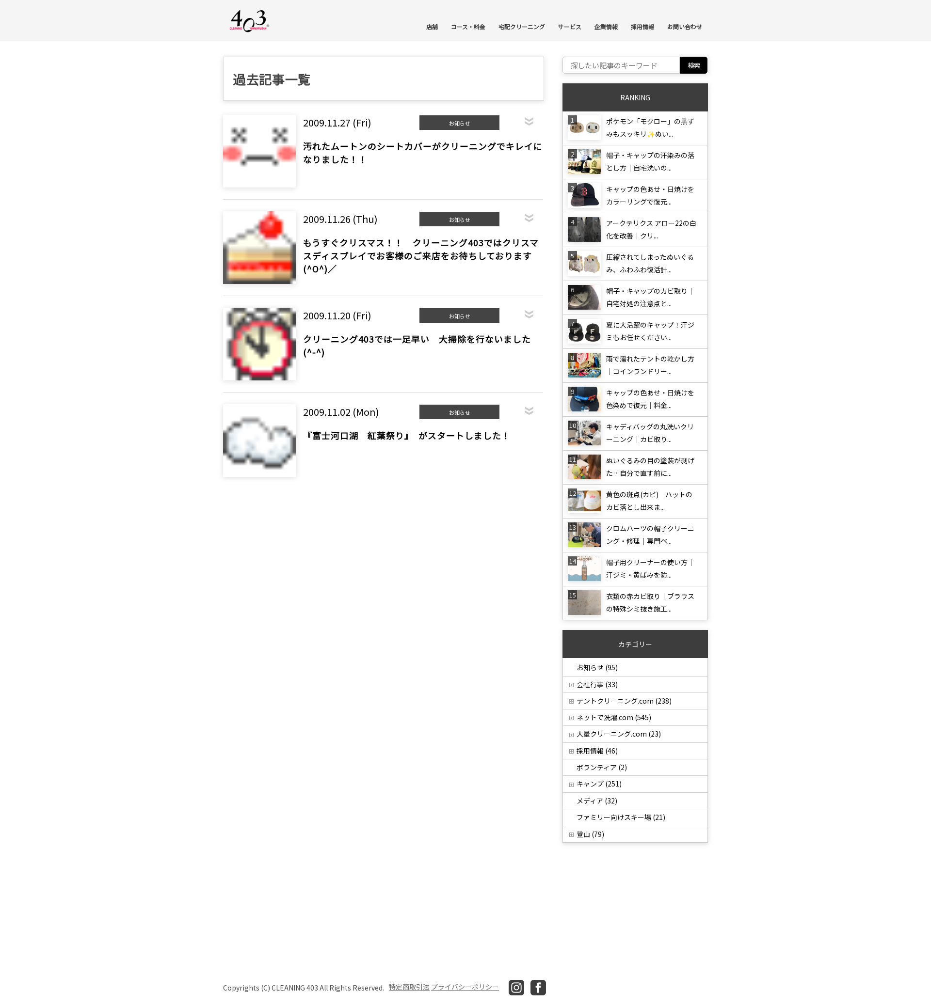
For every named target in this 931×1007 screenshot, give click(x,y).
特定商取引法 (409, 986)
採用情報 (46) (597, 750)
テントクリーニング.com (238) (624, 701)
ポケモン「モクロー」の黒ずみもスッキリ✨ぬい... (650, 127)
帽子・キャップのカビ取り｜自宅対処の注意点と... (650, 297)
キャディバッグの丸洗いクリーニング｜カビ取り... (650, 433)
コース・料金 (468, 26)
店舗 (432, 26)
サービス (569, 26)
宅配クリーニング (521, 26)
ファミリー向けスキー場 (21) (621, 817)
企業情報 (606, 26)
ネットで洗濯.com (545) (614, 717)
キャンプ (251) (599, 783)
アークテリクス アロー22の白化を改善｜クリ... (651, 229)
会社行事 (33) (597, 684)
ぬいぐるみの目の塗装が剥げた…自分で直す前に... (650, 467)
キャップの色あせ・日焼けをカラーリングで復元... (650, 195)
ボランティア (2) (602, 767)
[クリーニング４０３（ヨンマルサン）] (249, 20)
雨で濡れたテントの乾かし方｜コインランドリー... (650, 365)
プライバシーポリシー (465, 986)
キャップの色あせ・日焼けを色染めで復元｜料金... (650, 399)
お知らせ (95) (597, 667)
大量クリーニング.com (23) (619, 734)
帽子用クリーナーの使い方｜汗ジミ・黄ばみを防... (650, 568)
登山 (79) (590, 834)
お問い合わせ (684, 26)
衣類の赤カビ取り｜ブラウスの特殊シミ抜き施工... (650, 602)
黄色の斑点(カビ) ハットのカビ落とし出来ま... (649, 500)
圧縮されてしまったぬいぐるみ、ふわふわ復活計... (650, 263)
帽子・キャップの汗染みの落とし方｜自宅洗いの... (650, 161)
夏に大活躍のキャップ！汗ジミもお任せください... (650, 331)
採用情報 (642, 26)
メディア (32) (597, 800)
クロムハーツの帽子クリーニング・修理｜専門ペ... (650, 534)
